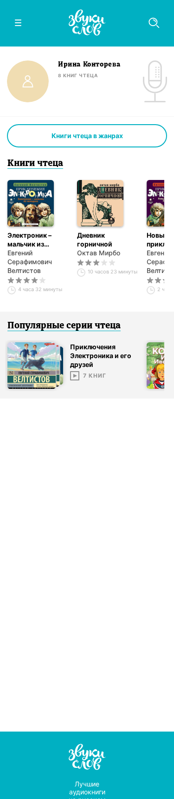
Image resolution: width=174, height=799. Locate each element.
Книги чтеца (35, 163)
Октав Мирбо (98, 253)
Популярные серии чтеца (64, 326)
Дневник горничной (94, 239)
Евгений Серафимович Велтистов (29, 261)
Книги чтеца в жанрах (87, 136)
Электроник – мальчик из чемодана (29, 239)
